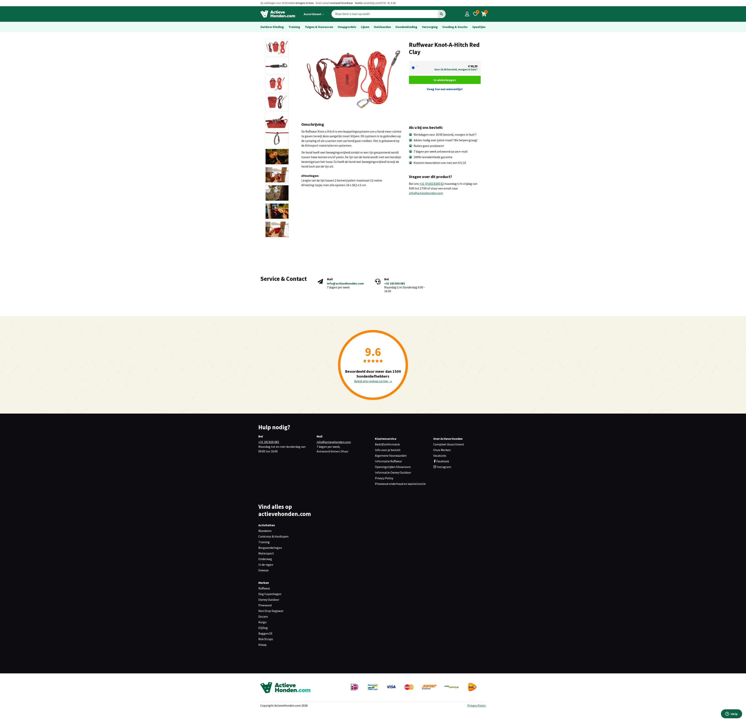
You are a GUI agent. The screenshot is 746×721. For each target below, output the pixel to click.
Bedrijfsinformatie (387, 444)
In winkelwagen (445, 80)
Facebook (442, 461)
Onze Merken (442, 450)
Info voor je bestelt (388, 450)
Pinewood (265, 605)
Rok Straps (265, 639)
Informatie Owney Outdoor (393, 472)
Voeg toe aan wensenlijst (445, 89)
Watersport (266, 553)
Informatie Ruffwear (388, 461)
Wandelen (265, 531)
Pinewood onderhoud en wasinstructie (400, 484)
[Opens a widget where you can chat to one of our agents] (731, 714)
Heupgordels (347, 27)
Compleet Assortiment (448, 444)
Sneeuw (263, 570)
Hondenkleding (406, 27)
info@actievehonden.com (426, 193)
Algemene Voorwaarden (391, 455)
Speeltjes (479, 27)
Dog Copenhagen (269, 594)
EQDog (263, 628)
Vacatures (439, 455)
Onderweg (265, 559)
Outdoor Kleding (272, 27)
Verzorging (430, 27)
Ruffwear (264, 588)
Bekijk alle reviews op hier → (373, 381)
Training (294, 27)
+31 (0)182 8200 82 (431, 184)
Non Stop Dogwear (270, 611)
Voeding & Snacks (455, 27)
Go (441, 14)
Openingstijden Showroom (393, 467)
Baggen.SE (265, 633)
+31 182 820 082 (394, 283)
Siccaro (263, 616)
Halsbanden (382, 27)
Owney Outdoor (268, 599)
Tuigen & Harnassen (319, 27)
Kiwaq (262, 645)
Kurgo (262, 622)
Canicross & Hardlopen (273, 536)
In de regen (265, 564)
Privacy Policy (384, 478)
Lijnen (365, 27)
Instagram (443, 467)
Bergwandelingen (270, 548)
